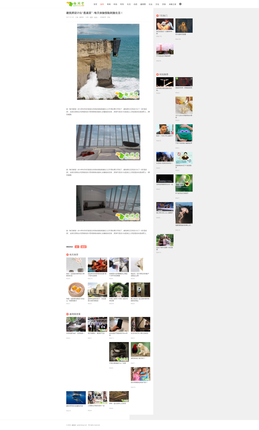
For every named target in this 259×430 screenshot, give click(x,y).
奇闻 (109, 4)
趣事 (102, 4)
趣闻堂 (74, 425)
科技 (115, 4)
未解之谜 (172, 4)
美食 (164, 4)
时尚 (122, 4)
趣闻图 (143, 4)
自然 (135, 4)
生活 (129, 4)
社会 (150, 4)
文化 (157, 4)
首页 (95, 4)
